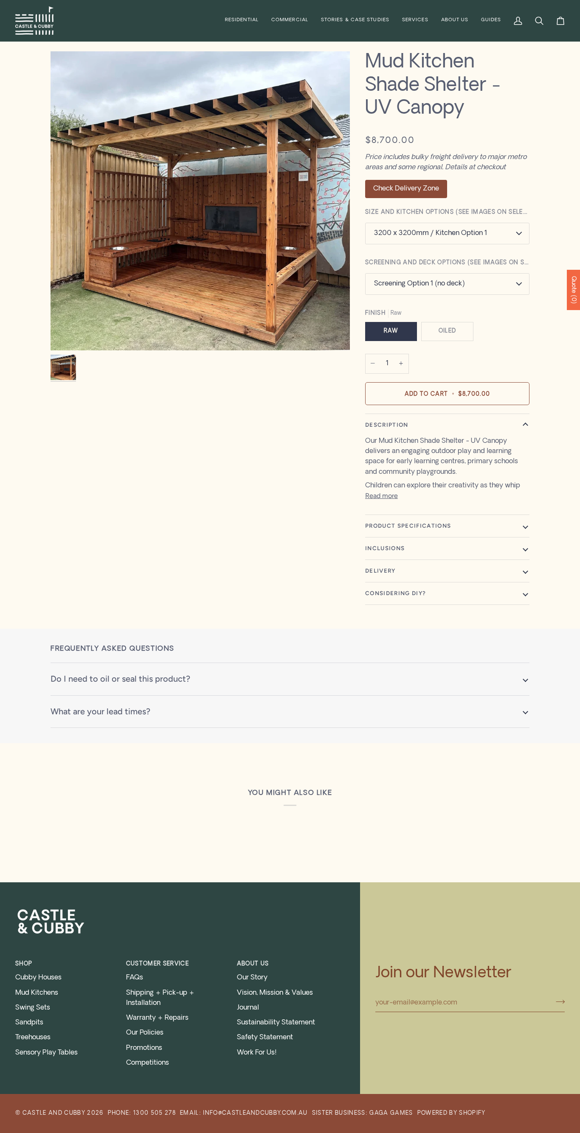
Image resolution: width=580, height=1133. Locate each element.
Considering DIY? (395, 593)
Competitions (147, 1063)
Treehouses (33, 1037)
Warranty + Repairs (157, 1018)
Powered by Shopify (451, 1113)
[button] (242, 20)
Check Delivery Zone (406, 188)
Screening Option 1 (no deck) (419, 283)
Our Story (252, 977)
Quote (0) (573, 290)
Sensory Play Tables (46, 1052)
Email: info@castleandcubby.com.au (244, 1113)
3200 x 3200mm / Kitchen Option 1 (430, 233)
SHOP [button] (23, 964)
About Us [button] (253, 964)
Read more (381, 496)
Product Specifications (408, 525)
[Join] (558, 1001)
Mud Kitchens (36, 993)
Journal (248, 1007)
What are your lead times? (100, 711)
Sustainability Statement (276, 1022)
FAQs (134, 977)
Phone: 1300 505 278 (142, 1113)
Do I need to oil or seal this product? (120, 679)
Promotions (144, 1048)
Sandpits (29, 1022)
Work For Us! (257, 1052)
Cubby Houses (38, 977)
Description (386, 424)
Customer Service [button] (157, 964)
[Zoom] (200, 200)
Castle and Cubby (54, 1113)
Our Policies (144, 1032)
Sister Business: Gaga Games (362, 1113)
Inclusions (385, 548)
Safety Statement (265, 1037)
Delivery (380, 570)
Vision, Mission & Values (275, 993)
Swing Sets (32, 1007)
